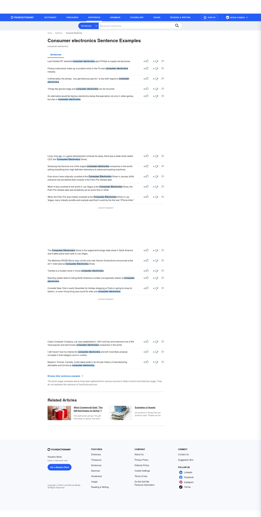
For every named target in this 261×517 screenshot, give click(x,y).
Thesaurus (96, 459)
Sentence (58, 33)
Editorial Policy (142, 465)
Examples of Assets (145, 407)
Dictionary (96, 454)
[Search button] (178, 26)
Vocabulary (96, 476)
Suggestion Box (185, 459)
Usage (94, 481)
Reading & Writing (100, 487)
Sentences (86, 25)
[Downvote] (156, 61)
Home (50, 33)
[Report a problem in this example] (162, 61)
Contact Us (183, 454)
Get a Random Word (59, 467)
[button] (209, 17)
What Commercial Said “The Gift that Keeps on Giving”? (88, 409)
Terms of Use (141, 476)
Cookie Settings (142, 470)
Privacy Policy (141, 459)
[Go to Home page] (22, 17)
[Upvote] (147, 61)
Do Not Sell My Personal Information (145, 483)
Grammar (95, 470)
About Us (139, 454)
